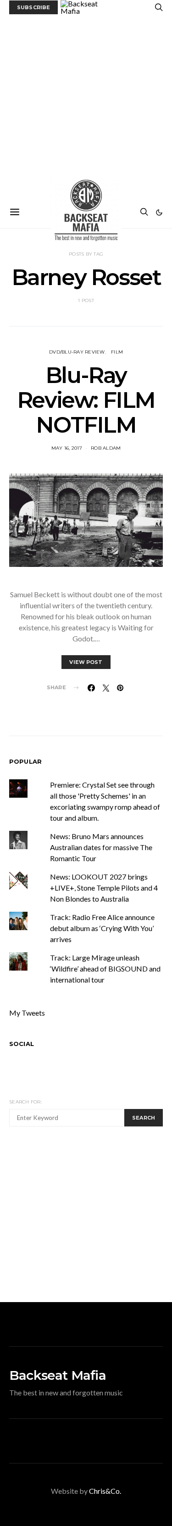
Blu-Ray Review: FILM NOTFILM (86, 400)
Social (21, 1043)
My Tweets (27, 1012)
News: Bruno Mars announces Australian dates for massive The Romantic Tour (101, 847)
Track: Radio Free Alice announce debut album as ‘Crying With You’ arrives (102, 928)
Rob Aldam (106, 448)
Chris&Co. (105, 1490)
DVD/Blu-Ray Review (77, 352)
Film (117, 352)
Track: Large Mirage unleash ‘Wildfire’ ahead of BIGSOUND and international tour (105, 968)
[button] (159, 212)
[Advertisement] (86, 105)
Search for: (25, 1102)
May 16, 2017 (66, 448)
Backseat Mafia (57, 1375)
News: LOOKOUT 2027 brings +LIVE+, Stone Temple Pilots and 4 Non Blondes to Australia (104, 887)
